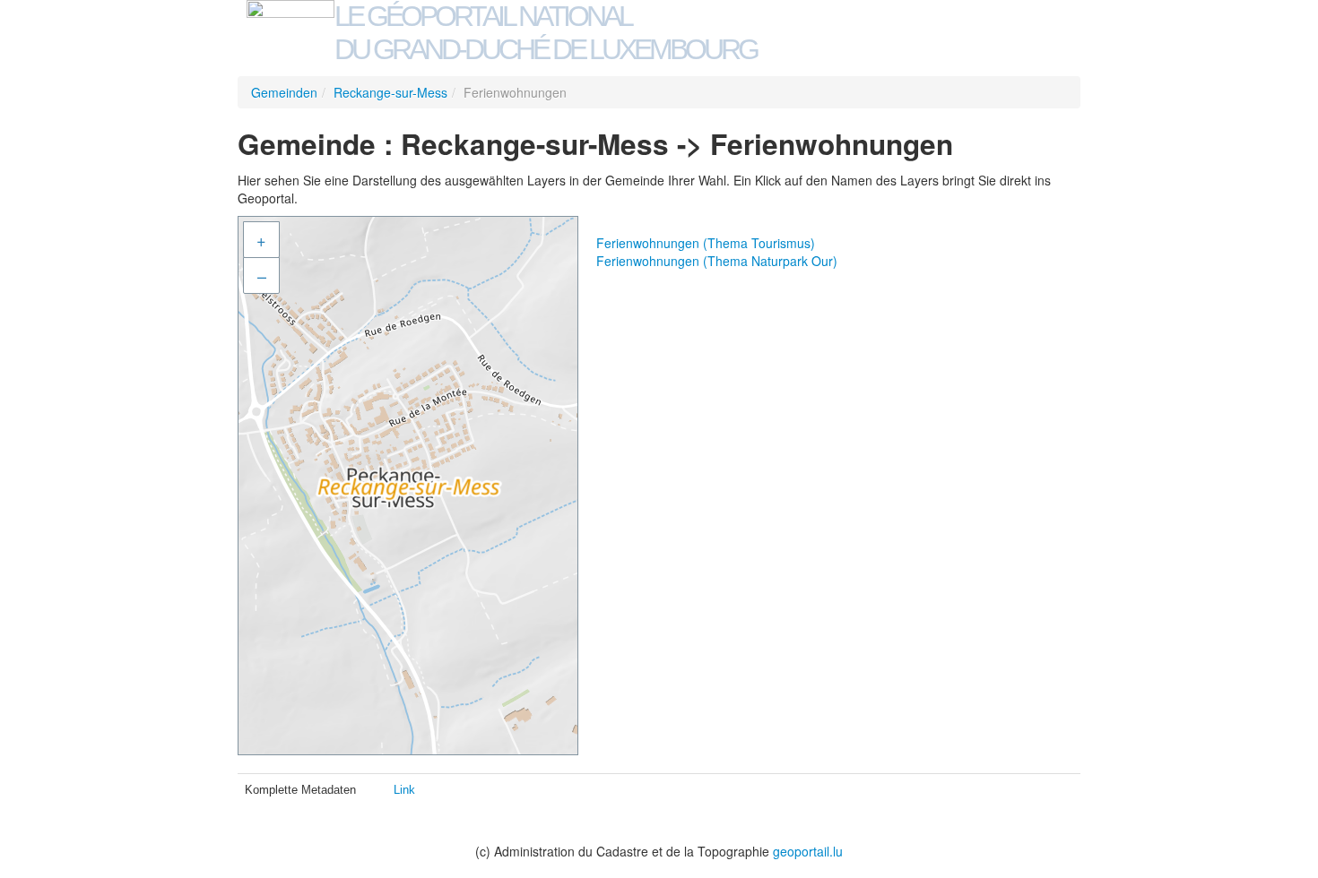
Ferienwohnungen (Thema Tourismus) (705, 243)
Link (404, 789)
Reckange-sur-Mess (390, 92)
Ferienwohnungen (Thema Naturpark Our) (716, 261)
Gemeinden (284, 92)
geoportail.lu (808, 851)
